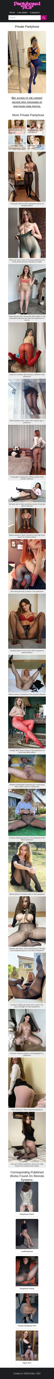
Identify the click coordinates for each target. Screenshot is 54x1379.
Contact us (18, 1373)
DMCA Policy (29, 1373)
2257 (39, 1373)
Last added (22, 12)
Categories (35, 12)
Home (12, 12)
